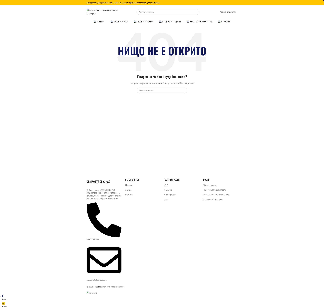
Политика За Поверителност (216, 194)
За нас (128, 190)
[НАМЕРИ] (196, 12)
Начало (128, 185)
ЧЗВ (166, 185)
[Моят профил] (217, 12)
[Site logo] (102, 11)
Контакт (129, 194)
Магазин (168, 190)
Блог (166, 199)
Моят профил (170, 194)
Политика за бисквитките (214, 190)
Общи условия (209, 185)
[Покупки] (237, 12)
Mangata (98, 286)
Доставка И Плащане (212, 199)
